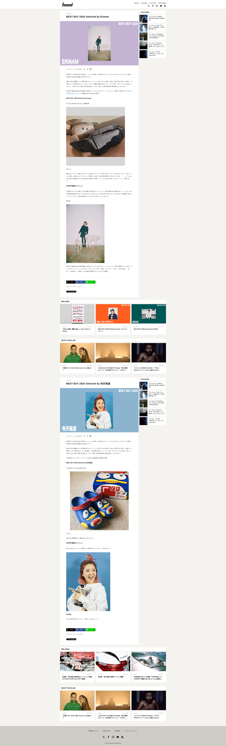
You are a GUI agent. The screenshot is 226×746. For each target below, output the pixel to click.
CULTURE (152, 3)
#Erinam (79, 286)
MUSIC (136, 3)
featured (68, 13)
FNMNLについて (93, 731)
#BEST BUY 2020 (71, 286)
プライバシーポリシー (131, 731)
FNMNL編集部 (78, 69)
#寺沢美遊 (80, 634)
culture (99, 674)
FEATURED (162, 3)
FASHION (144, 3)
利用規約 (117, 731)
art (62, 674)
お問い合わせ (107, 731)
